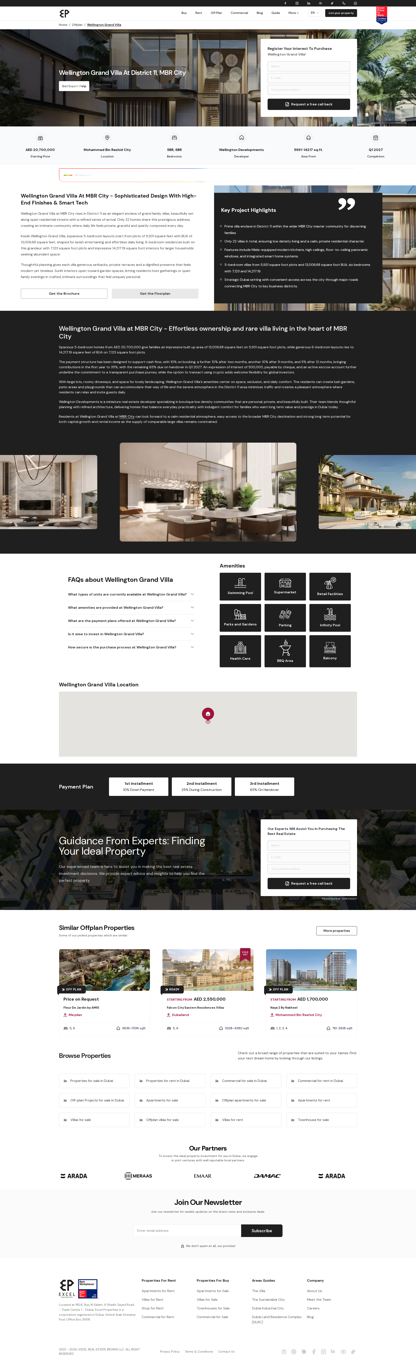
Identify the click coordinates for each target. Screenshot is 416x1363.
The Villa (258, 1291)
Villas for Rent (152, 1299)
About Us (314, 1291)
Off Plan (216, 13)
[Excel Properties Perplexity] (284, 1351)
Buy (184, 13)
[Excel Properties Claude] (304, 1351)
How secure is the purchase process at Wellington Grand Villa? (122, 647)
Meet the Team (319, 1299)
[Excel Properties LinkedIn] (334, 1351)
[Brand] (64, 13)
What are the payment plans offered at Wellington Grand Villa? (122, 621)
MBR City (127, 416)
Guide (275, 13)
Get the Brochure (64, 293)
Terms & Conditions (199, 1351)
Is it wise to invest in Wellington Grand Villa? (106, 634)
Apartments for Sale (213, 1291)
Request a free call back (312, 104)
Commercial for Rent (158, 1317)
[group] (74, 1176)
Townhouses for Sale (213, 1308)
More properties (336, 930)
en (313, 13)
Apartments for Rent (158, 1291)
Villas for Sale (207, 1299)
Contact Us (226, 1351)
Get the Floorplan (155, 293)
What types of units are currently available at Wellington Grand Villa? (127, 594)
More (292, 13)
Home (64, 25)
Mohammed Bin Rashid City (107, 149)
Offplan (78, 25)
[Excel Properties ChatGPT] (294, 1351)
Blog (260, 13)
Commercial (239, 13)
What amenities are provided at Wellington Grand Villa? (115, 607)
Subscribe (262, 1231)
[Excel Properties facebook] (314, 1351)
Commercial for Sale (212, 1317)
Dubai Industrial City (268, 1308)
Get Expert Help (74, 86)
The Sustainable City (268, 1299)
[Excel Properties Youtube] (344, 1351)
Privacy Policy (170, 1351)
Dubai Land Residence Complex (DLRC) (277, 1319)
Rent (198, 13)
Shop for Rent (153, 1308)
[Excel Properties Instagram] (324, 1351)
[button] (208, 716)
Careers (313, 1308)
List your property (341, 13)
